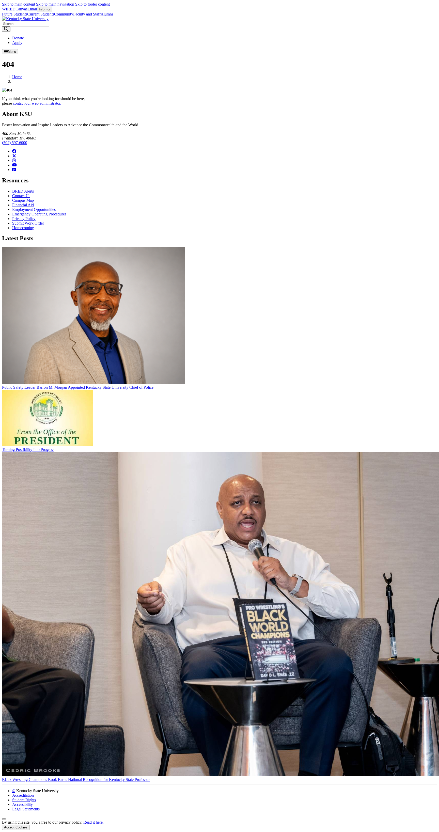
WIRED (8, 9)
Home (17, 77)
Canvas (21, 9)
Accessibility (22, 804)
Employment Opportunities (34, 209)
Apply (17, 42)
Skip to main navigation (55, 4)
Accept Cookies (15, 827)
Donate (18, 38)
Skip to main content (18, 4)
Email (32, 9)
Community (63, 14)
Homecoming (23, 228)
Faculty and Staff (87, 14)
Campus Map (23, 200)
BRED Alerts (23, 191)
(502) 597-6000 (14, 142)
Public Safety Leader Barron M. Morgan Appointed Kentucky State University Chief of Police (77, 387)
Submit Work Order (28, 223)
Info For (44, 9)
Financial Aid (23, 205)
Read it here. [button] (93, 822)
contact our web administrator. (37, 103)
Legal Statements (26, 809)
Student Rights (24, 800)
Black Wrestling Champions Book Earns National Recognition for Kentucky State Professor (76, 779)
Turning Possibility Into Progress (28, 449)
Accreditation (23, 795)
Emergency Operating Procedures (39, 214)
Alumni (107, 14)
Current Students (40, 14)
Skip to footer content (92, 4)
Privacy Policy (24, 218)
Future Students (14, 14)
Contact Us (21, 196)
